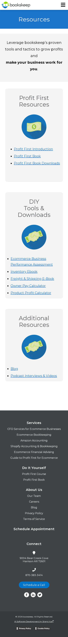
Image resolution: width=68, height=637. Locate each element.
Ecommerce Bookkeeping (34, 434)
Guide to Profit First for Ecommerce (34, 457)
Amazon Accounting (34, 440)
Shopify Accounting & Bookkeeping (34, 446)
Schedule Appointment (34, 529)
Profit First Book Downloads (37, 163)
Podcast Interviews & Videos (34, 376)
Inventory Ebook (24, 272)
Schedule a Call (34, 585)
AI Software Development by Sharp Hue (34, 621)
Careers (34, 501)
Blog (14, 369)
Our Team (34, 495)
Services (34, 423)
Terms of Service (34, 519)
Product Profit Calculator (31, 293)
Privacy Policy (34, 513)
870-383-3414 (34, 575)
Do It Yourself (34, 468)
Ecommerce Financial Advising (34, 452)
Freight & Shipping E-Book (32, 279)
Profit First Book (27, 156)
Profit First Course (34, 474)
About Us (34, 490)
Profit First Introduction (33, 149)
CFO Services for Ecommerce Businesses (34, 429)
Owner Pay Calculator (28, 286)
